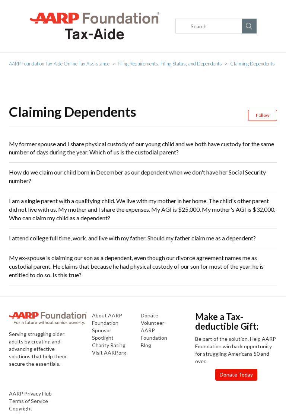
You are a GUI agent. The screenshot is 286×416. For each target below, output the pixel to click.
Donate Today (236, 374)
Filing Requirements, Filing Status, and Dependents (170, 64)
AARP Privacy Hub (30, 393)
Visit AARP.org (109, 352)
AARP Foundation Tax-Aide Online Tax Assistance (59, 64)
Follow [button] (262, 115)
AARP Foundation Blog (154, 337)
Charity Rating (108, 345)
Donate (149, 315)
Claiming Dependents (252, 64)
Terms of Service (28, 401)
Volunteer (152, 323)
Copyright (20, 408)
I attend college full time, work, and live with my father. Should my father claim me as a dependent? (132, 237)
